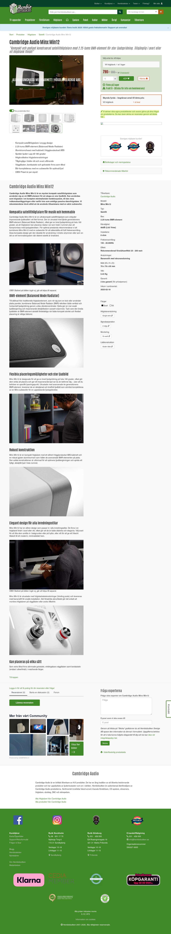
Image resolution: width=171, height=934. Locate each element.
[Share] (73, 101)
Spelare (75, 20)
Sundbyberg (55, 855)
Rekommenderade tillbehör (116, 171)
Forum (56, 692)
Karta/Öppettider (16, 836)
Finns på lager (112, 85)
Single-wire (106, 315)
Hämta (143, 78)
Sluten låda (106, 346)
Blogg (11, 849)
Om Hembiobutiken (17, 862)
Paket (85, 20)
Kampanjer (126, 20)
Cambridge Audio (108, 196)
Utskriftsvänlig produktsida (114, 752)
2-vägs (105, 326)
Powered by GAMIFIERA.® (19, 758)
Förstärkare (44, 20)
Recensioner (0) (18, 692)
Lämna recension (24, 702)
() (124, 72)
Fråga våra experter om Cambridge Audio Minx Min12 (125, 695)
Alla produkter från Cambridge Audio (50, 801)
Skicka (105, 743)
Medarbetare (14, 865)
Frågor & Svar (15, 842)
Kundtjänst (109, 3)
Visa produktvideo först (22, 111)
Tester (135, 3)
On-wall (105, 336)
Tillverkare (139, 20)
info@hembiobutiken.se (139, 839)
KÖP (125, 78)
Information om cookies (85, 919)
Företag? (146, 3)
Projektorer (30, 20)
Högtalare (57, 20)
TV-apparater (15, 20)
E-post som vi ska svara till (113, 718)
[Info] (78, 101)
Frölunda (93, 855)
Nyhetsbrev (14, 855)
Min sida (157, 3)
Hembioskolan (123, 3)
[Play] (14, 101)
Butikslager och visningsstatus (118, 162)
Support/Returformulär (18, 839)
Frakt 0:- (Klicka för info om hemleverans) (125, 88)
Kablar (95, 20)
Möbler (105, 20)
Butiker (97, 3)
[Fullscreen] (68, 101)
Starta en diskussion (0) (39, 692)
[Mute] (63, 101)
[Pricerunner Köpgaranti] (144, 879)
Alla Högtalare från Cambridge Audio (50, 798)
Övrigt (114, 20)
